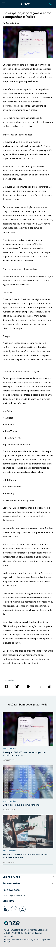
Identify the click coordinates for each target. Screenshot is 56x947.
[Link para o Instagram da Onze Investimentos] (22, 909)
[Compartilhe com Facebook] (6, 686)
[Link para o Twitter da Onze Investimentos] (14, 909)
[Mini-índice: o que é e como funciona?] (28, 781)
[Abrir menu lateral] (3, 3)
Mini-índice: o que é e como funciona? (21, 804)
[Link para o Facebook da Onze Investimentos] (5, 909)
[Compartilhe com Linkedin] (39, 686)
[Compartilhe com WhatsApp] (28, 686)
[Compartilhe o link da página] (49, 686)
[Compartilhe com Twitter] (17, 686)
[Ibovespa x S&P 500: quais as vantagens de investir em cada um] (28, 729)
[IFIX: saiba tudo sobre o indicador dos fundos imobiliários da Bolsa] (28, 831)
